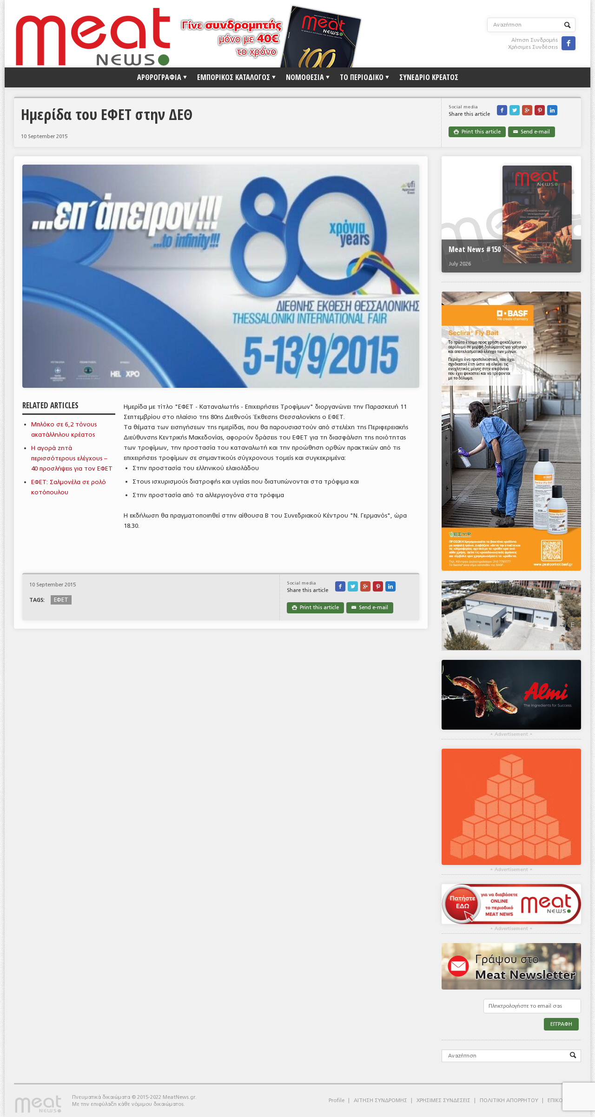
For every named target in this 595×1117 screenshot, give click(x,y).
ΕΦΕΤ (61, 600)
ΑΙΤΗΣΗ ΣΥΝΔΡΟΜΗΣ (380, 1100)
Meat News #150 (475, 249)
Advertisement (511, 734)
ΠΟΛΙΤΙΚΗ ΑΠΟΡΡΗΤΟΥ (509, 1100)
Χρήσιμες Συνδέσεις (533, 47)
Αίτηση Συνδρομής (534, 40)
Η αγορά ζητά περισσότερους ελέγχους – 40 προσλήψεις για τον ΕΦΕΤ (71, 458)
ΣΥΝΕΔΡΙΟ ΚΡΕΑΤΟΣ (428, 77)
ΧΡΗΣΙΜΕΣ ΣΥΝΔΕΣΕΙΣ (443, 1100)
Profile (336, 1100)
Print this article (477, 132)
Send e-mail (531, 132)
